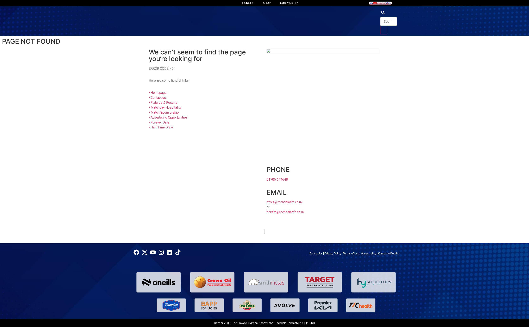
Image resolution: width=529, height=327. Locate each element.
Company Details (388, 253)
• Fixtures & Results (163, 103)
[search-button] (383, 30)
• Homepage (158, 93)
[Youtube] (153, 252)
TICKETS (247, 2)
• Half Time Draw (161, 127)
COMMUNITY (289, 2)
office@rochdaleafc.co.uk (285, 202)
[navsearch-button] (383, 13)
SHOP (267, 2)
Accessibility (368, 253)
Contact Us (316, 253)
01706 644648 (277, 179)
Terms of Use (351, 253)
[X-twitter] (145, 252)
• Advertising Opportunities (168, 117)
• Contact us (157, 98)
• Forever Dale (159, 122)
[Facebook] (136, 252)
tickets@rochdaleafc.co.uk (285, 212)
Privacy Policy (332, 253)
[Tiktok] (178, 252)
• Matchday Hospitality (165, 107)
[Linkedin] (170, 252)
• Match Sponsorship (164, 112)
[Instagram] (161, 252)
